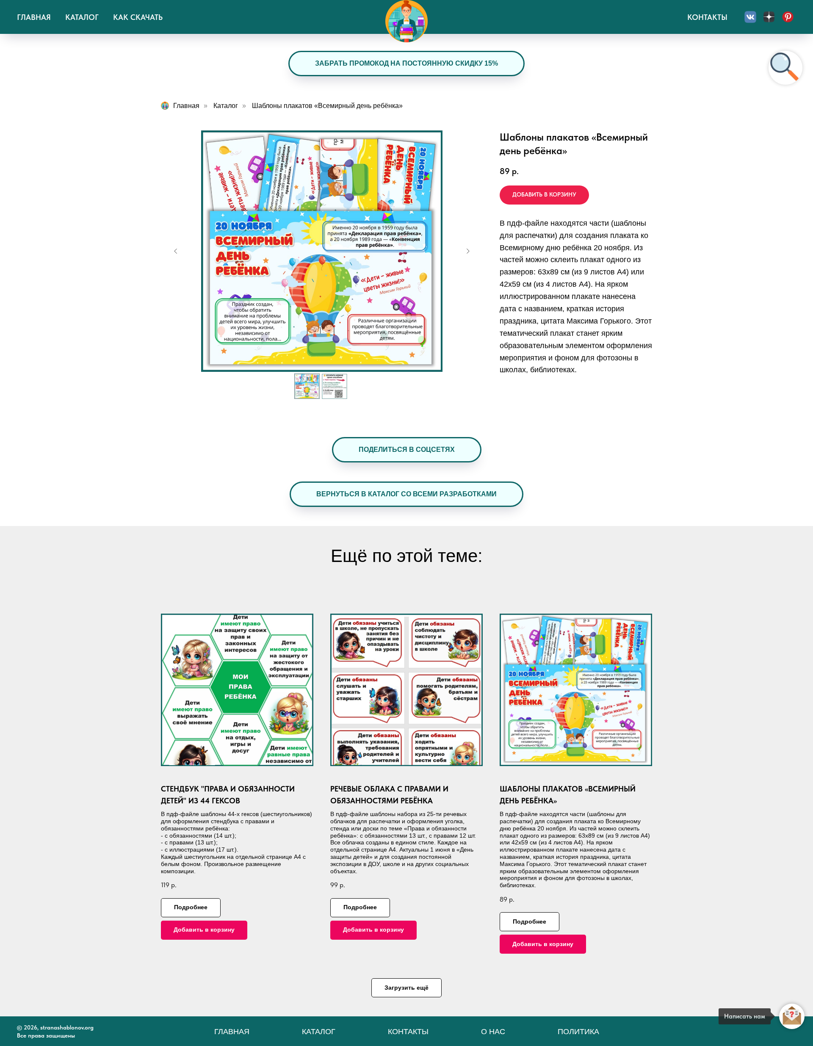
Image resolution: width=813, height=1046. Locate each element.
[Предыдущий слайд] (175, 251)
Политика (578, 1031)
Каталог (82, 17)
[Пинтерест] (787, 17)
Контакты (707, 17)
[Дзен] (769, 17)
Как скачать (138, 17)
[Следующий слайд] (468, 251)
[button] (406, 449)
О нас (493, 1031)
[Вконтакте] (750, 17)
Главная (34, 17)
